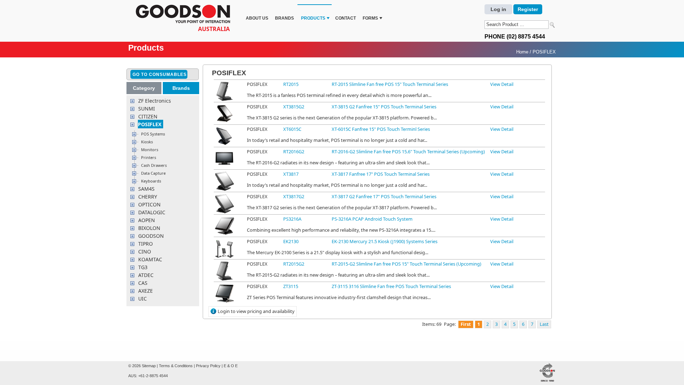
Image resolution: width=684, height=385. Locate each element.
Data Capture (153, 173)
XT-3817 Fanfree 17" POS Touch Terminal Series (381, 174)
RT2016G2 (293, 151)
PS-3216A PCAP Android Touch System (372, 219)
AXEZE (145, 290)
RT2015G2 (293, 264)
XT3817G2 (293, 196)
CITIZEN (147, 116)
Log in (498, 9)
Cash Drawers (154, 165)
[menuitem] (257, 13)
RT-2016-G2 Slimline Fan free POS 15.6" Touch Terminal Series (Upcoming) (408, 151)
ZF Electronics (154, 100)
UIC (142, 298)
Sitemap (149, 366)
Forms (370, 18)
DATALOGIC (151, 212)
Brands (284, 18)
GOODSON (151, 235)
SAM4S (146, 188)
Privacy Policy (208, 366)
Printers (148, 157)
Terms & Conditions (176, 366)
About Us (257, 18)
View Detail (501, 84)
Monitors (149, 149)
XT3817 (291, 174)
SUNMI (146, 108)
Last (544, 324)
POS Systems (153, 134)
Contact (345, 18)
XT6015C (292, 129)
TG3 (142, 267)
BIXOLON (149, 228)
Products (313, 18)
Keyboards (151, 181)
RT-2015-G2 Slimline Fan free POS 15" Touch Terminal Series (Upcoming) (406, 264)
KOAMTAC (150, 259)
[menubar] (313, 13)
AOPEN (146, 220)
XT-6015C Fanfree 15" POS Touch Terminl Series (381, 129)
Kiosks (147, 141)
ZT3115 (290, 286)
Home (522, 52)
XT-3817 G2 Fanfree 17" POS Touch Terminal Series (384, 196)
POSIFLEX (544, 52)
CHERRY (147, 196)
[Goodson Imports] (185, 15)
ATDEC (146, 275)
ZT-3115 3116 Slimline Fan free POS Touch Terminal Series (391, 286)
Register (528, 9)
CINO (144, 251)
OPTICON (149, 204)
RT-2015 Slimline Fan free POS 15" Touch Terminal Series (390, 84)
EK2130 (291, 241)
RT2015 (291, 84)
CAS (142, 282)
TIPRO (145, 243)
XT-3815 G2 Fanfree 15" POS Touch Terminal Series (384, 106)
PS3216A (292, 219)
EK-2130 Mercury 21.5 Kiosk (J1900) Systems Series (384, 241)
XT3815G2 (293, 106)
